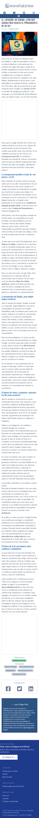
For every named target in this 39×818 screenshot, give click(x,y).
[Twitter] (5, 13)
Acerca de (5, 795)
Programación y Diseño (10, 771)
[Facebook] (15, 13)
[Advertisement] (19, 119)
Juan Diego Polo (21, 705)
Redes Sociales (7, 777)
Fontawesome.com (13, 815)
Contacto (5, 798)
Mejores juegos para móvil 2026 (13, 786)
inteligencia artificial (20, 91)
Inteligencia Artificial (19, 660)
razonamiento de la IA (25, 670)
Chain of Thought (11, 667)
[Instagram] (34, 13)
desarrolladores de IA (26, 667)
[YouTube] (25, 13)
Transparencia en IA (20, 674)
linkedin (5, 730)
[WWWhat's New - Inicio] (19, 6)
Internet (5, 774)
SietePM (29, 815)
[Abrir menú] (20, 16)
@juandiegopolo (28, 727)
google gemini (11, 670)
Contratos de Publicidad (10, 801)
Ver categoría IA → (8, 757)
